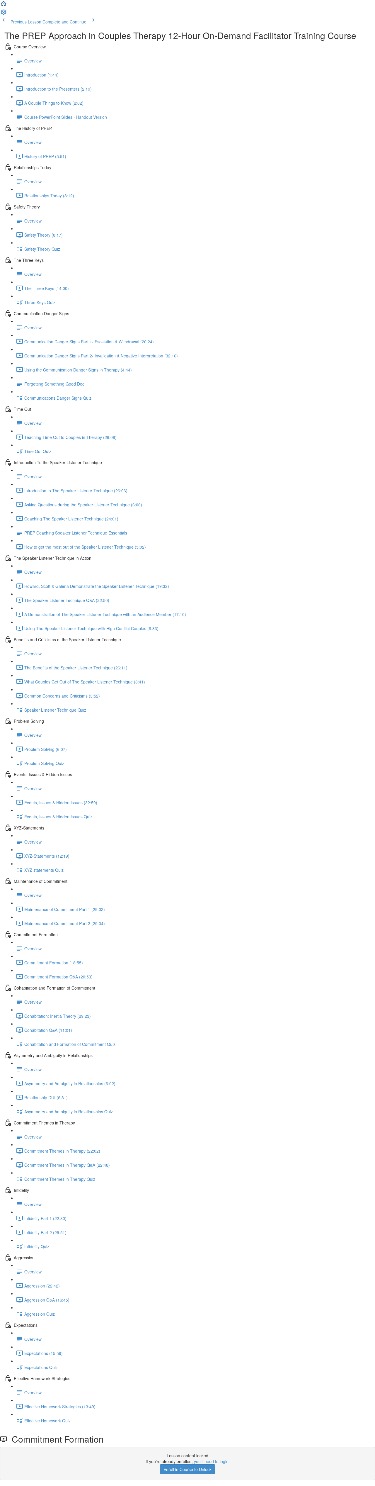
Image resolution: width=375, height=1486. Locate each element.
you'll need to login (211, 1461)
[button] (3, 5)
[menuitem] (3, 13)
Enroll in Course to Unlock (187, 1469)
